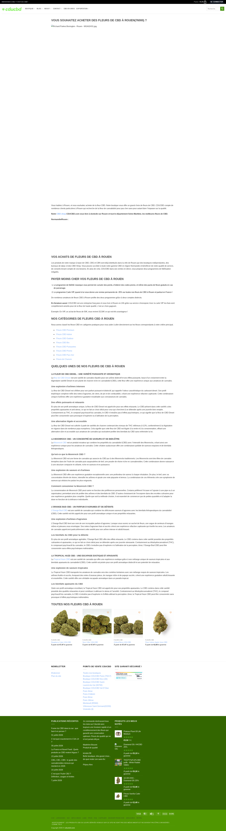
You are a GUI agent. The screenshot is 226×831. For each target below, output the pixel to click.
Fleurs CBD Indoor (64, 334)
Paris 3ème (88, 691)
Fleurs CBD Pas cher (65, 355)
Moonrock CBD (60, 443)
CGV (52, 818)
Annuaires (130, 818)
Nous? (47, 9)
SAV (68, 818)
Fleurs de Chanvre (64, 359)
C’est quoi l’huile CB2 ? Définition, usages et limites (62, 775)
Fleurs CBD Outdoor (64, 338)
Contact (57, 9)
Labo (85, 818)
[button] (200, 1)
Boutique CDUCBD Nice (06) (95, 679)
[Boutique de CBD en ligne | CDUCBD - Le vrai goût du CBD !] (12, 9)
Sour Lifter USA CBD (90, 642)
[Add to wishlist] (76, 612)
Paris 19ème (88, 700)
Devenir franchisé (116, 818)
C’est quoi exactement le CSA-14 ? (65, 740)
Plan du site (56, 676)
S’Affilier (103, 818)
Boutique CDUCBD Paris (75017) (97, 676)
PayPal (139, 818)
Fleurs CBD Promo (64, 351)
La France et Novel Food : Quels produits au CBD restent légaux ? (65, 750)
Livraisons (60, 818)
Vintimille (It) (88, 709)
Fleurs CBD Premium (65, 330)
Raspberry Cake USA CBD (61, 642)
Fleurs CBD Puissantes (66, 347)
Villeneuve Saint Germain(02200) (97, 706)
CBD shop (61, 214)
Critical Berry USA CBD (122, 642)
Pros (90, 818)
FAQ (95, 818)
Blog (39, 9)
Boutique (29, 9)
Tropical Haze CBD (62, 559)
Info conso (76, 818)
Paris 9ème (88, 697)
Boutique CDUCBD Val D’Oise (96, 688)
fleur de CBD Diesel (62, 378)
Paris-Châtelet (89, 694)
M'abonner (55, 673)
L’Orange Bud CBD (59, 510)
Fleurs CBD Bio (62, 343)
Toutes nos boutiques (92, 673)
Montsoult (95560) (90, 703)
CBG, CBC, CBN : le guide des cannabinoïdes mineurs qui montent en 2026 (64, 763)
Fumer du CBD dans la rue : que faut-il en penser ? (64, 729)
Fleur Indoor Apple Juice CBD (156, 642)
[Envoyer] (222, 9)
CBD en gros (69, 9)
